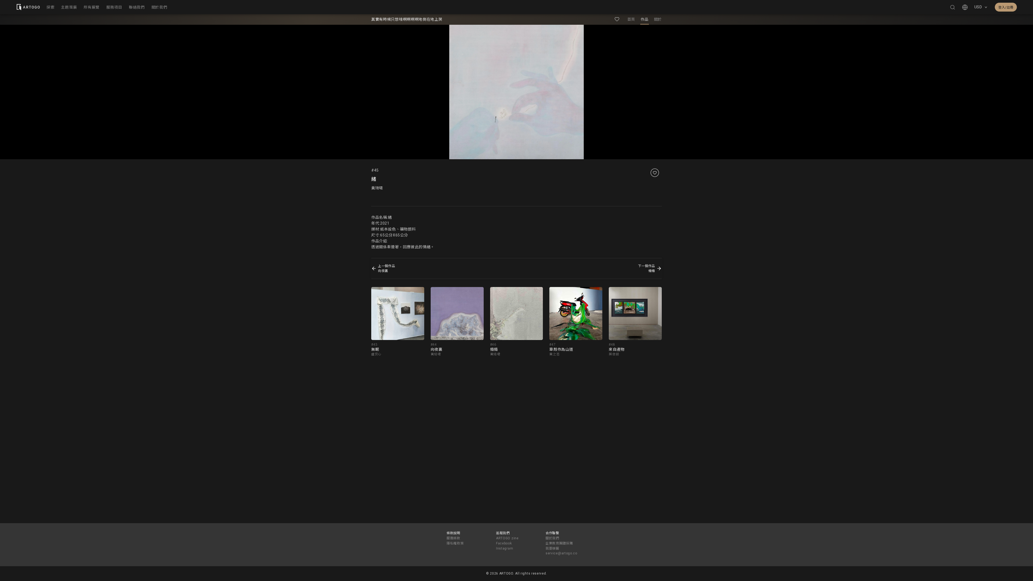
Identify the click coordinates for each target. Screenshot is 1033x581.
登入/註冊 (1005, 7)
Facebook (504, 543)
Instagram (504, 548)
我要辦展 (552, 548)
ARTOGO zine (507, 538)
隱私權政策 (455, 543)
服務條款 (453, 538)
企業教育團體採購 (559, 543)
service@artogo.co (561, 553)
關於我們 (552, 538)
